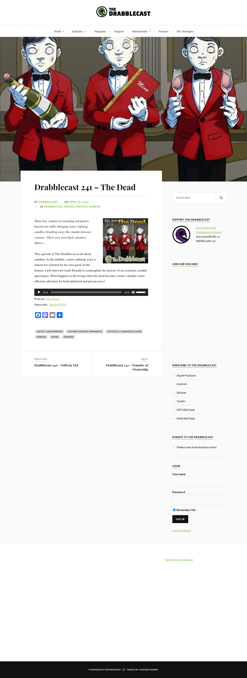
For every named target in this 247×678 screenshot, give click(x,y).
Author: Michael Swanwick (85, 331)
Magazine (100, 31)
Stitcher (181, 392)
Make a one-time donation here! (197, 447)
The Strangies (185, 31)
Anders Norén (148, 669)
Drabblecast (48, 201)
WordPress (113, 669)
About (57, 31)
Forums (164, 31)
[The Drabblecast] (123, 14)
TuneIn (53, 304)
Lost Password (181, 530)
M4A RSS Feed (186, 418)
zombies (69, 337)
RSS (63, 304)
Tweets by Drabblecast (179, 559)
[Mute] (133, 292)
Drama (69, 206)
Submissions (140, 31)
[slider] (141, 292)
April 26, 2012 (79, 201)
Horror (94, 206)
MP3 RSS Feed (186, 409)
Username (179, 474)
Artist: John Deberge (50, 331)
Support (119, 31)
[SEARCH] (221, 197)
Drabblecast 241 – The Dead (85, 186)
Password (178, 492)
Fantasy (82, 206)
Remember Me (186, 510)
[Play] (39, 292)
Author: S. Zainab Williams (124, 331)
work (55, 337)
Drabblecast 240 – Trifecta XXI (56, 365)
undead (41, 337)
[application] (91, 292)
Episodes (77, 31)
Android (182, 384)
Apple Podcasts (186, 375)
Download (52, 298)
